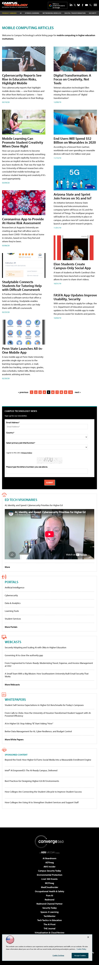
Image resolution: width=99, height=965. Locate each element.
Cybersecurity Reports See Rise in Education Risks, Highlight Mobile (22, 79)
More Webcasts (12, 684)
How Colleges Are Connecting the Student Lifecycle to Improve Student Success (43, 791)
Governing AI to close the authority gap (24, 655)
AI (21, 13)
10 (70, 392)
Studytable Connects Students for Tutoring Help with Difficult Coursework (22, 285)
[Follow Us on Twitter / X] (75, 5)
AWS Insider (49, 866)
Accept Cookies (80, 955)
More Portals (11, 626)
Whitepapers (15, 699)
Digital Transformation (75, 13)
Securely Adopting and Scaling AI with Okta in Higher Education (35, 647)
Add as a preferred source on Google (59, 5)
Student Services (13, 618)
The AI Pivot (49, 924)
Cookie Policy (81, 949)
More (7, 567)
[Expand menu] (95, 5)
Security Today (49, 907)
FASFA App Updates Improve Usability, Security (75, 297)
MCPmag (49, 883)
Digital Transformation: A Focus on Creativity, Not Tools (72, 79)
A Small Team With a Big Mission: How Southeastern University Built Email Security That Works (47, 675)
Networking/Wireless (52, 13)
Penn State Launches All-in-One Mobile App (22, 350)
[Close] (88, 937)
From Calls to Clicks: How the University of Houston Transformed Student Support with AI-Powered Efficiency (48, 714)
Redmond (49, 899)
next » (78, 392)
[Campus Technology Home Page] (15, 5)
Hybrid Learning (32, 13)
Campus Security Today (49, 870)
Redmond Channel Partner (49, 903)
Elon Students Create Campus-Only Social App (72, 266)
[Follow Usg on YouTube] (86, 5)
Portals (11, 582)
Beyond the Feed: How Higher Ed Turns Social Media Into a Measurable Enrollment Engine (48, 759)
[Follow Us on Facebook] (82, 5)
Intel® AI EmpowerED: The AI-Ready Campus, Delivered (31, 770)
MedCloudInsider (49, 887)
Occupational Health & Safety (49, 891)
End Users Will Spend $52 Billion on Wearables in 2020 (75, 140)
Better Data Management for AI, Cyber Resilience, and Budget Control (38, 731)
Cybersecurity (11, 595)
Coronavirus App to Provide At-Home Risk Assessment (23, 221)
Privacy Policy (26, 452)
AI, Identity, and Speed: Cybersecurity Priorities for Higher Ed (34, 505)
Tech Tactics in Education (49, 920)
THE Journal (49, 928)
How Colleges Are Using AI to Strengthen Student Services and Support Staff (42, 802)
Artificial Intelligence (14, 587)
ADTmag (49, 862)
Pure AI (49, 895)
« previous (23, 392)
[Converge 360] (49, 841)
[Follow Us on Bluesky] (78, 5)
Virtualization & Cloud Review (49, 932)
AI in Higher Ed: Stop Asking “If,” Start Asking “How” (29, 723)
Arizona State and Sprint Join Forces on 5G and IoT (73, 196)
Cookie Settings (58, 955)
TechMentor (49, 916)
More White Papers (14, 739)
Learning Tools (12, 610)
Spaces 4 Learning (49, 911)
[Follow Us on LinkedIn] (71, 4)
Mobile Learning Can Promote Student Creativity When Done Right (22, 142)
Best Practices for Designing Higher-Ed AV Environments (32, 781)
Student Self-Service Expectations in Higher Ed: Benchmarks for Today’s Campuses (44, 705)
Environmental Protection (49, 874)
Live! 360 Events (49, 878)
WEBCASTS (13, 642)
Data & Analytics (12, 603)
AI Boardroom (49, 858)
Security (92, 13)
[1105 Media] (50, 852)
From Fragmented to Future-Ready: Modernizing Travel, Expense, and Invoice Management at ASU (49, 664)
